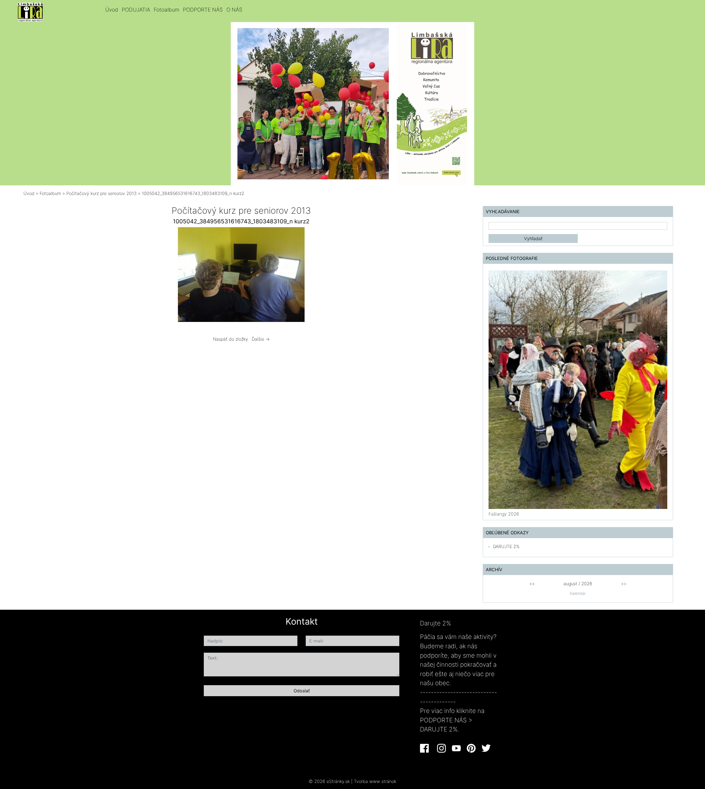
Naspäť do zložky (230, 339)
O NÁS (234, 9)
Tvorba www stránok (375, 781)
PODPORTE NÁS (203, 9)
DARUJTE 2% (506, 546)
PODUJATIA (136, 9)
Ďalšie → (261, 339)
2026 (586, 583)
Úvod (111, 9)
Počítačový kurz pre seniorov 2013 (101, 193)
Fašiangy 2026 (504, 514)
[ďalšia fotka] (389, 276)
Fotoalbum (166, 9)
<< (532, 583)
